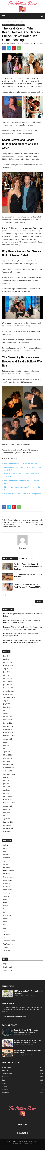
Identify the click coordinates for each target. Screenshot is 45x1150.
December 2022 (8, 726)
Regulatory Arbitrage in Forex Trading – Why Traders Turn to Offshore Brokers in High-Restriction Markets (22, 628)
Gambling (6, 893)
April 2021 (6, 790)
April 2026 (6, 659)
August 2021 (7, 777)
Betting (5, 848)
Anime (5, 845)
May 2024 (6, 675)
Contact (14, 1141)
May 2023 (6, 710)
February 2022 (8, 758)
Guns (5, 902)
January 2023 (7, 723)
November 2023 (8, 691)
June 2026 (6, 656)
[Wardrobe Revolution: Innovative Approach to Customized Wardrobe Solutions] (7, 566)
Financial (6, 886)
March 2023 (7, 717)
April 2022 (6, 752)
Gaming (6, 896)
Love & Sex (7, 915)
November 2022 (8, 729)
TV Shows (6, 950)
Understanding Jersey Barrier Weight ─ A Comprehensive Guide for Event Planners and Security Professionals (22, 641)
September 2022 (9, 736)
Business (6, 855)
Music (5, 922)
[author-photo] (22, 545)
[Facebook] (4, 48)
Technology (7, 934)
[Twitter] (9, 48)
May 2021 (6, 787)
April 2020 (6, 819)
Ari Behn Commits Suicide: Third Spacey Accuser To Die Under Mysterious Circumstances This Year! (12, 523)
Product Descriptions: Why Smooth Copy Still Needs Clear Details (22, 615)
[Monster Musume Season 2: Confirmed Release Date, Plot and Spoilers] (7, 1043)
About (8, 1141)
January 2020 (7, 825)
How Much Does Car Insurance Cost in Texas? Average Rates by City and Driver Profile (21, 621)
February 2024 (8, 681)
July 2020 (6, 809)
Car (4, 861)
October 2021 (8, 771)
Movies (5, 918)
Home (4, 21)
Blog (4, 851)
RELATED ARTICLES (9, 558)
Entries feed (7, 967)
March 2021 (7, 793)
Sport (5, 928)
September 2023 (9, 697)
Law (4, 912)
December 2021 (8, 764)
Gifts (5, 899)
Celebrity (20, 21)
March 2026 (7, 662)
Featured (6, 883)
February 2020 (8, 822)
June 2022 (6, 745)
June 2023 (6, 707)
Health (5, 906)
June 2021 (6, 784)
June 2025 (6, 672)
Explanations (7, 880)
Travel (5, 947)
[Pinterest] (14, 48)
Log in (5, 964)
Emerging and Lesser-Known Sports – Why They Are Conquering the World (20, 635)
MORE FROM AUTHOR (26, 558)
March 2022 (7, 755)
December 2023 (8, 688)
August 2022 (7, 739)
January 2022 (7, 761)
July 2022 (6, 742)
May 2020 (6, 816)
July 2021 (6, 780)
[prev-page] (3, 595)
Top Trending (21, 24)
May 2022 (6, 749)
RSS (31, 1144)
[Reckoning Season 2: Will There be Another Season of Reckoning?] (7, 1032)
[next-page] (6, 595)
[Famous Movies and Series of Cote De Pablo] (7, 576)
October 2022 (8, 733)
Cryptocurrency (8, 870)
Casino (5, 864)
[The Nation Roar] (22, 6)
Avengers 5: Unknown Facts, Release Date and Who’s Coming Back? (33, 522)
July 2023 (6, 704)
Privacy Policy (33, 1141)
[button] (3, 16)
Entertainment (12, 21)
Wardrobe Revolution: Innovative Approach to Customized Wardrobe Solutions (28, 566)
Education (6, 874)
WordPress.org (8, 970)
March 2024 (7, 678)
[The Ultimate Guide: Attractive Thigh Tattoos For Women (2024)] (7, 587)
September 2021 (9, 774)
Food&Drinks (7, 890)
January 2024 (7, 685)
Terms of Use (17, 1144)
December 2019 (8, 828)
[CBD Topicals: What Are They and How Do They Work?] (7, 993)
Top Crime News (9, 941)
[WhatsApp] (19, 48)
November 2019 (8, 832)
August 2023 (7, 701)
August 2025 (7, 669)
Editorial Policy (23, 1141)
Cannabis (6, 858)
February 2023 (8, 720)
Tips (4, 938)
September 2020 (9, 803)
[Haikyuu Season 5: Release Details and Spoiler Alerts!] (7, 1053)
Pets (4, 925)
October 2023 (8, 694)
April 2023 (6, 713)
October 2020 (8, 800)
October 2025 (8, 665)
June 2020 (6, 812)
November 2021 (8, 768)
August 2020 (7, 806)
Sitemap (25, 1144)
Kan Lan (6, 43)
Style (5, 931)
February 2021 (8, 796)
